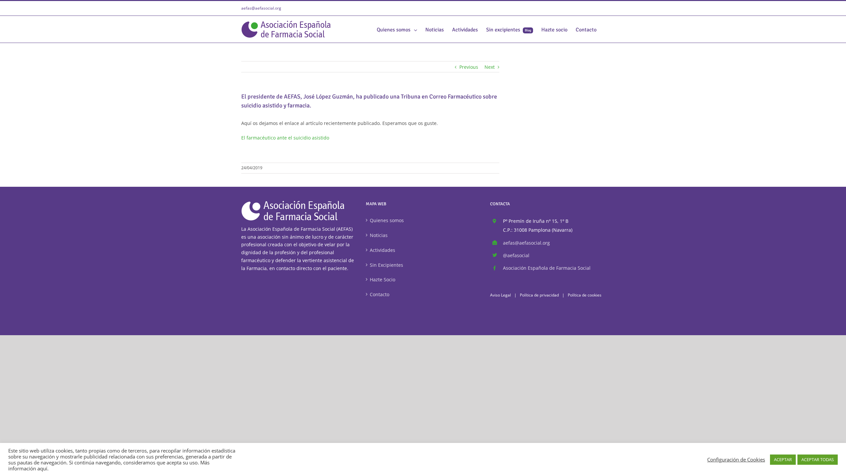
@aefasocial (516, 255)
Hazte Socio (382, 279)
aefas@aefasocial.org (261, 8)
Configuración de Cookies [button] (736, 459)
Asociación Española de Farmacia (547, 268)
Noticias (379, 235)
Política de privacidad (539, 295)
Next (489, 67)
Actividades (382, 250)
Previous (468, 67)
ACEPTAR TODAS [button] (817, 459)
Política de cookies (584, 295)
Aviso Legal (500, 295)
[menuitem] (397, 29)
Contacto (379, 294)
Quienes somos (387, 220)
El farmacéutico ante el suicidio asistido (285, 138)
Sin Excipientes (386, 265)
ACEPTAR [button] (783, 459)
